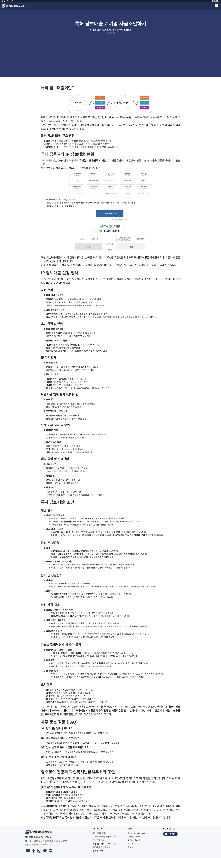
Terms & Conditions (136, 833)
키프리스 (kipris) (134, 840)
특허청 (130, 847)
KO (3, 1)
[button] (216, 5)
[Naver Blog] (50, 851)
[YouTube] (28, 851)
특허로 (130, 844)
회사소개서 (170, 834)
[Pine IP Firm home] (13, 7)
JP (12, 1)
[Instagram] (39, 851)
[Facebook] (34, 851)
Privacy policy (134, 837)
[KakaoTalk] (45, 851)
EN (8, 1)
